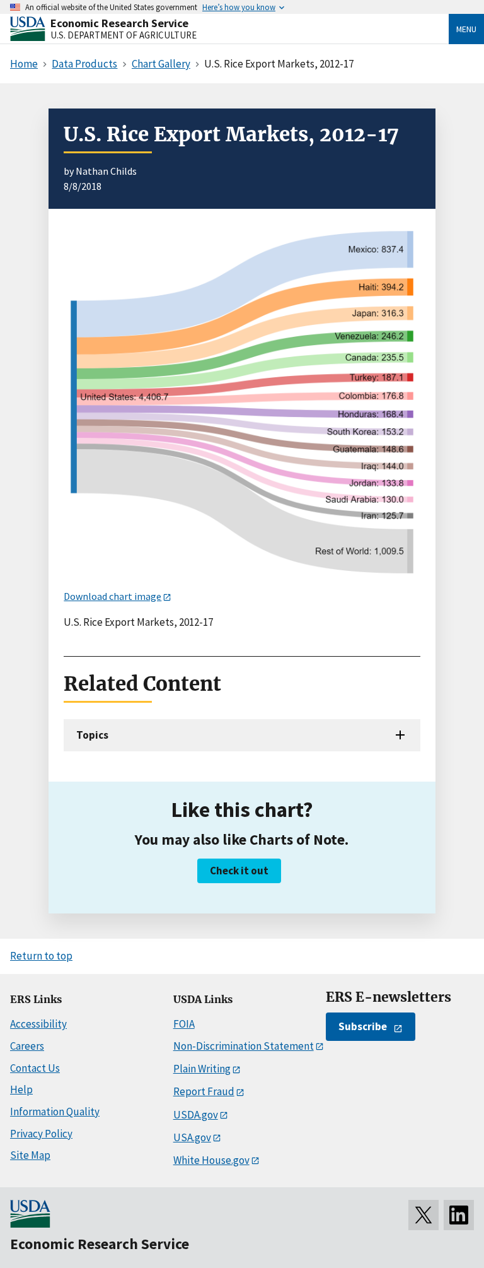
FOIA (184, 1024)
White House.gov (211, 1160)
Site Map (30, 1155)
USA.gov (192, 1137)
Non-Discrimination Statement (243, 1046)
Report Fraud (203, 1091)
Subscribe (362, 1026)
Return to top (41, 956)
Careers (27, 1046)
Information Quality (55, 1111)
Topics (92, 735)
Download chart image (112, 596)
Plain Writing (202, 1069)
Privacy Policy (41, 1134)
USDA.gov (195, 1115)
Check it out (239, 871)
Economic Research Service (119, 23)
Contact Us (35, 1068)
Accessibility (38, 1024)
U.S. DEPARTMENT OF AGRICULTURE (123, 35)
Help (21, 1089)
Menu (466, 29)
